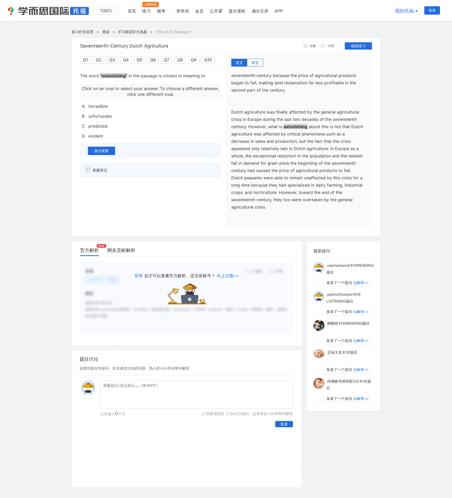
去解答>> (361, 282)
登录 (432, 10)
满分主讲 (260, 11)
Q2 (98, 59)
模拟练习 (358, 46)
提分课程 (237, 11)
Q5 (139, 59)
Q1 (85, 59)
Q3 (112, 59)
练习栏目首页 (83, 31)
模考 (161, 11)
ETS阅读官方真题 (132, 31)
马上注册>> (228, 275)
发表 (284, 424)
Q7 (166, 59)
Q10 (208, 59)
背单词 (182, 11)
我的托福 (404, 11)
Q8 (180, 59)
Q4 (126, 59)
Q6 (153, 59)
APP (279, 11)
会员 (199, 11)
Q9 (193, 59)
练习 (146, 11)
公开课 (216, 11)
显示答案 (101, 151)
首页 (132, 11)
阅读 (106, 31)
